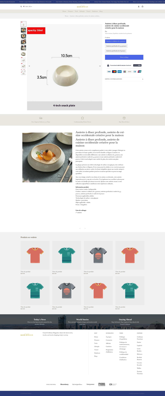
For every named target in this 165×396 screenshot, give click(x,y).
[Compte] (139, 6)
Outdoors (97, 353)
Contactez (109, 340)
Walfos (139, 368)
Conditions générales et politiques (136, 393)
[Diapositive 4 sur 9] (23, 41)
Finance (96, 340)
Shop (95, 356)
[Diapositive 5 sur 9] (23, 47)
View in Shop (124, 57)
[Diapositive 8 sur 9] (23, 65)
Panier (139, 342)
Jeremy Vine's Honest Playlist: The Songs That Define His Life (105, 1)
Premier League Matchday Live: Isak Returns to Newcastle (29, 1)
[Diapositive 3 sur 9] (23, 36)
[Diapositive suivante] (100, 66)
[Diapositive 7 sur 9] (23, 59)
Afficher (108, 343)
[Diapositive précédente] (29, 66)
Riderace (139, 354)
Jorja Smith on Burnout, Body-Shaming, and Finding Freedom (67, 1)
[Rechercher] (21, 6)
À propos (108, 337)
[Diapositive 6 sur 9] (23, 53)
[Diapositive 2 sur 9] (23, 30)
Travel (96, 350)
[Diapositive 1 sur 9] (23, 24)
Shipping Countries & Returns (113, 79)
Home (66, 16)
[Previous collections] (80, 228)
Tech (95, 343)
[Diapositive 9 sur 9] (23, 72)
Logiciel (139, 345)
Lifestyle (96, 346)
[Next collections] (85, 228)
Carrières (108, 346)
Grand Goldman (27, 393)
